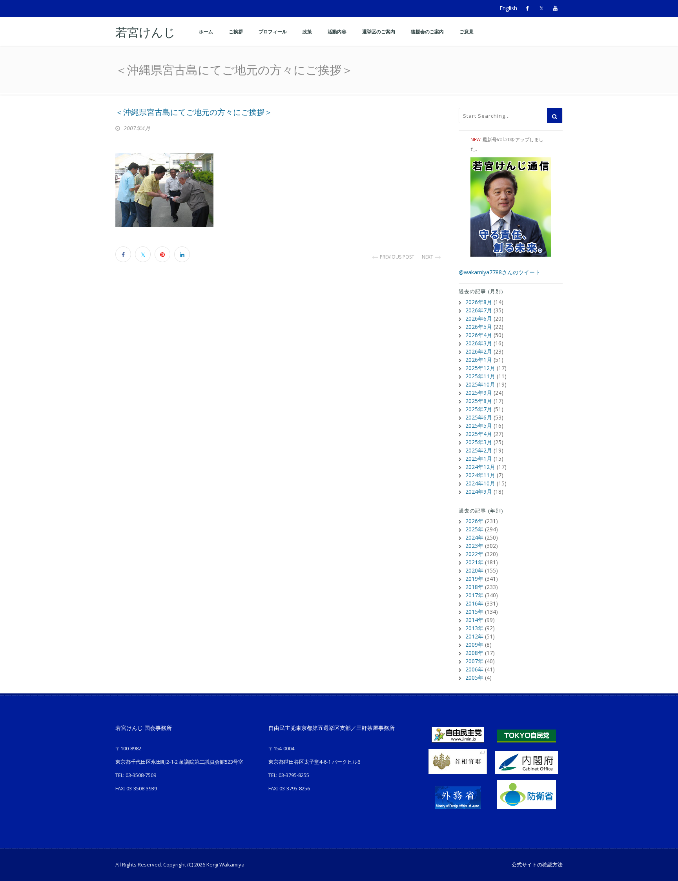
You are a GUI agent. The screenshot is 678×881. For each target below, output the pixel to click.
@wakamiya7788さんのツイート (499, 272)
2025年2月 (478, 450)
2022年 (474, 554)
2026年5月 (478, 326)
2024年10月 (480, 483)
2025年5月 (478, 425)
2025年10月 (480, 384)
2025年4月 (478, 434)
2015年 (474, 611)
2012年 (474, 636)
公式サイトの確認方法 (537, 864)
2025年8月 (478, 401)
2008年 (474, 653)
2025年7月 (478, 409)
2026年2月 (478, 351)
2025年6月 (478, 417)
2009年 (474, 644)
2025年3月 (478, 442)
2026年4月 (478, 335)
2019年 (474, 578)
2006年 (474, 669)
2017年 (474, 595)
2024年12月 (480, 467)
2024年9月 (478, 491)
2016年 (474, 603)
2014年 (474, 620)
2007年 (474, 661)
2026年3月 (478, 343)
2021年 (474, 562)
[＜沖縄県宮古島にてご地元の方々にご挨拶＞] (279, 190)
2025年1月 (478, 458)
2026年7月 (478, 310)
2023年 (474, 545)
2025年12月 (480, 368)
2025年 (474, 529)
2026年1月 (478, 359)
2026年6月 (478, 318)
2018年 (474, 587)
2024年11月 (480, 475)
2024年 (474, 537)
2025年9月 (478, 392)
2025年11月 (480, 376)
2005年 (474, 677)
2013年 (474, 628)
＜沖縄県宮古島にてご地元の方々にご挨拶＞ (193, 112)
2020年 (474, 570)
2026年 (474, 521)
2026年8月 (478, 302)
